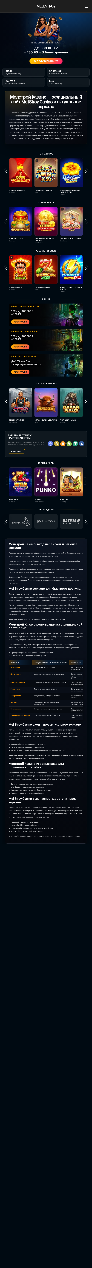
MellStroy (46, 6)
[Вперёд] (86, 171)
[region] (46, 176)
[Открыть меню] (86, 6)
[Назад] (6, 171)
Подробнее (16, 451)
